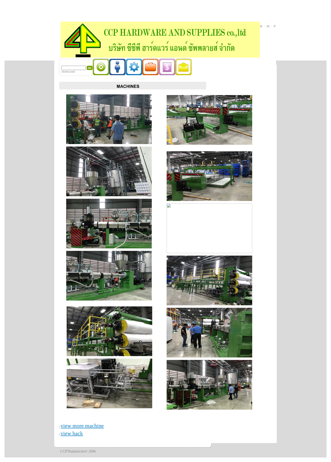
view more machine (82, 426)
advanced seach (68, 71)
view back (72, 433)
